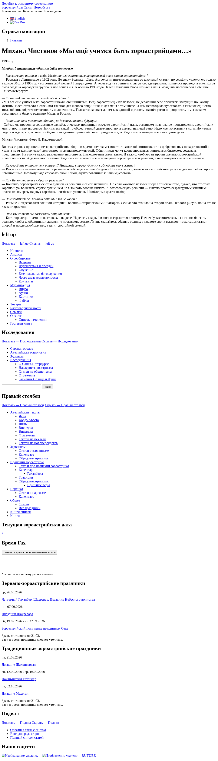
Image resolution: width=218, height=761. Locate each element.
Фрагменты (27, 435)
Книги (15, 515)
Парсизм (16, 489)
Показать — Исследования (21, 341)
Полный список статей (27, 737)
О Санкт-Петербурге (34, 364)
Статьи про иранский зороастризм (44, 466)
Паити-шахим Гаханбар (19, 679)
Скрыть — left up (41, 243)
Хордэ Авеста (29, 420)
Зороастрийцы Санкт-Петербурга (26, 7)
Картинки (26, 296)
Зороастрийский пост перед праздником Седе (35, 628)
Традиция (26, 477)
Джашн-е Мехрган (15, 693)
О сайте (16, 316)
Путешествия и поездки (36, 266)
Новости (16, 250)
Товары (15, 304)
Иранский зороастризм (27, 462)
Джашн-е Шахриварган (19, 664)
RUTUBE (89, 755)
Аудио (23, 293)
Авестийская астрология (28, 352)
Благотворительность (25, 308)
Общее (15, 500)
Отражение (27, 375)
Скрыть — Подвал (45, 722)
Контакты (26, 281)
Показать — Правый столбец (23, 405)
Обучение (26, 270)
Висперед (26, 427)
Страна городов (21, 348)
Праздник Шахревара (17, 614)
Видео (23, 289)
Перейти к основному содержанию (27, 3)
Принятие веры (38, 485)
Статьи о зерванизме (34, 450)
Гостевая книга (21, 323)
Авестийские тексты (25, 412)
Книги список (20, 512)
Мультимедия (20, 285)
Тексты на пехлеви (32, 439)
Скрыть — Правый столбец (65, 405)
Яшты (23, 424)
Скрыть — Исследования (60, 341)
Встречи (25, 262)
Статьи (24, 504)
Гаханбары (35, 473)
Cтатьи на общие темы (35, 371)
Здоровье (16, 356)
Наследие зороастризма (36, 367)
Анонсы (16, 254)
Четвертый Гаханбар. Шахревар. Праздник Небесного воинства (48, 599)
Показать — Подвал (16, 722)
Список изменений (33, 319)
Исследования (20, 360)
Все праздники (29, 508)
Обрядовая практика (34, 458)
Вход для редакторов (25, 733)
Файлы (24, 300)
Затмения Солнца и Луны (37, 379)
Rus (22, 22)
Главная (16, 40)
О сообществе (20, 258)
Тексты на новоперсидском (38, 443)
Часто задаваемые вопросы (38, 277)
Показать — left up (15, 243)
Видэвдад (26, 431)
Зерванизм (18, 447)
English (19, 18)
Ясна (22, 416)
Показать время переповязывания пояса (29, 552)
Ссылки (16, 312)
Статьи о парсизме (32, 493)
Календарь (26, 454)
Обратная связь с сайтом (28, 730)
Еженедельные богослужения (40, 273)
